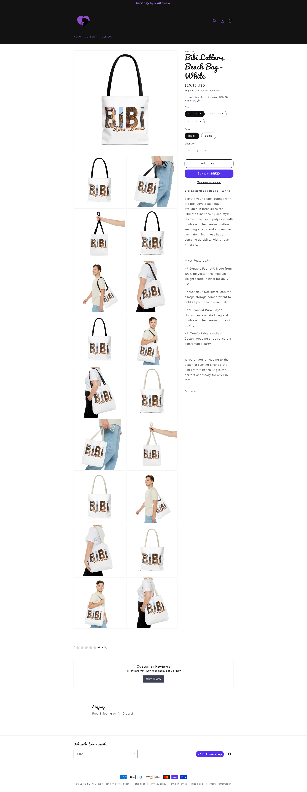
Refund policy (141, 784)
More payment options (209, 182)
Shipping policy (198, 784)
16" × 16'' (216, 113)
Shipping (189, 90)
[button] (91, 36)
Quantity (190, 143)
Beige (208, 135)
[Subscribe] (133, 754)
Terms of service (178, 784)
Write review (153, 678)
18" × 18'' (194, 121)
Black (192, 135)
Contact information (220, 784)
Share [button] (192, 390)
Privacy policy (158, 784)
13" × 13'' (194, 113)
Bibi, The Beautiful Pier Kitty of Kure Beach (107, 784)
